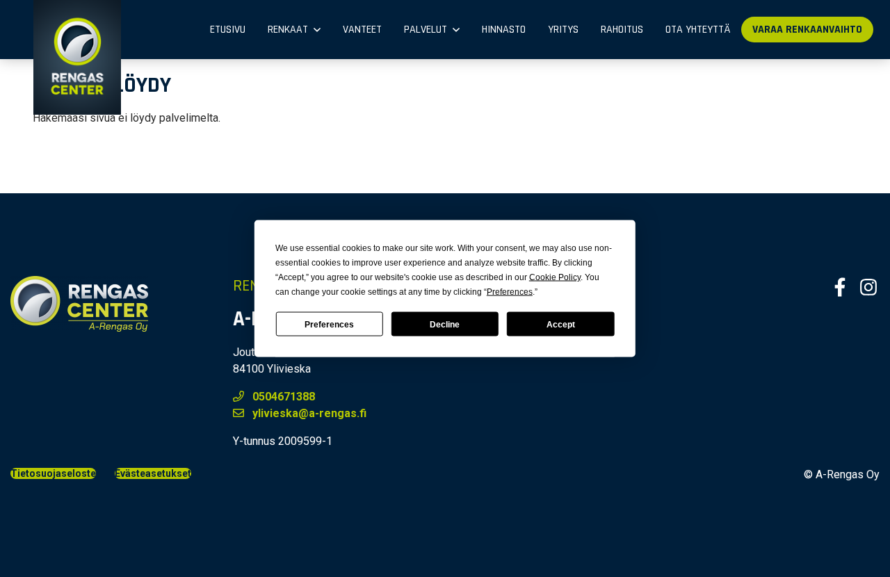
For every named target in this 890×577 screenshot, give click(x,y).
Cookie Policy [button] (555, 277)
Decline (445, 324)
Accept (561, 324)
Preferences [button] (510, 292)
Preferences (329, 324)
